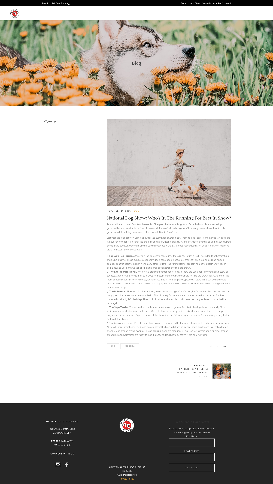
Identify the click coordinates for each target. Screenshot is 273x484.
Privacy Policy (127, 479)
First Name (191, 436)
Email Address (191, 451)
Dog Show (129, 346)
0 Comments (224, 347)
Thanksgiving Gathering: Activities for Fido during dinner (193, 369)
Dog (137, 211)
